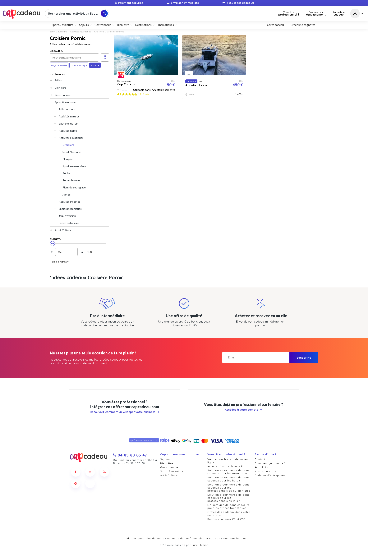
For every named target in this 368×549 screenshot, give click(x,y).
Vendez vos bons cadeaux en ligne (227, 461)
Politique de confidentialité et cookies (193, 538)
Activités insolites (69, 201)
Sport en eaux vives (74, 166)
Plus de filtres (58, 261)
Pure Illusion (200, 545)
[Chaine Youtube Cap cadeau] (104, 472)
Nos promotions (266, 471)
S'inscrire (304, 357)
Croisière (99, 32)
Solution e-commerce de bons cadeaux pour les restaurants (228, 472)
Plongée (67, 159)
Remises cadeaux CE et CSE (226, 519)
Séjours (59, 80)
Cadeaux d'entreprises (270, 475)
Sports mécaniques (70, 208)
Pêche (66, 173)
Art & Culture (63, 230)
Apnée (66, 194)
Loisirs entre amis (69, 223)
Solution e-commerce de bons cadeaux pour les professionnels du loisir (228, 497)
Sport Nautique (71, 152)
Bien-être (60, 87)
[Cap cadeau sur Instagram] (90, 472)
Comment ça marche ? (270, 463)
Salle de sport (67, 109)
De (51, 251)
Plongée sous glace (74, 187)
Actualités (261, 467)
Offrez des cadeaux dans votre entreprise (228, 513)
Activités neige (68, 130)
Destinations (143, 24)
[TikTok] (90, 483)
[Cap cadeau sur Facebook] (75, 472)
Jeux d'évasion (67, 215)
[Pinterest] (75, 483)
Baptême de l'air (68, 123)
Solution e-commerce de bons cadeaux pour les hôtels (228, 479)
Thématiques (165, 24)
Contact (260, 459)
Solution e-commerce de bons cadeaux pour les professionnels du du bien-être (228, 487)
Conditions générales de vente (143, 538)
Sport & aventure (58, 32)
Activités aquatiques (80, 32)
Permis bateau (71, 180)
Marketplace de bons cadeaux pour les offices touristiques (228, 506)
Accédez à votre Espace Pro (226, 466)
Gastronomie (63, 95)
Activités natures (69, 116)
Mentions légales (234, 538)
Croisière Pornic (115, 32)
